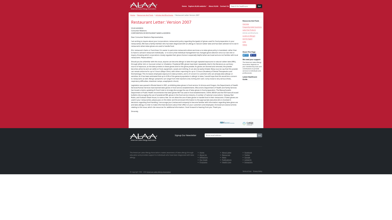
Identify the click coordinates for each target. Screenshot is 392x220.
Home (184, 6)
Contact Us (224, 6)
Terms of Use (247, 171)
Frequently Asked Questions (252, 27)
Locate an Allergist (249, 36)
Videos (245, 45)
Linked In (248, 160)
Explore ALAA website (197, 6)
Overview (246, 24)
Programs (203, 162)
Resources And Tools (145, 15)
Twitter (247, 155)
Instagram (248, 162)
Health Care (226, 162)
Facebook (248, 152)
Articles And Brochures (164, 15)
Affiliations (204, 157)
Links (244, 42)
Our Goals (203, 160)
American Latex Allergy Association (159, 172)
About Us (203, 155)
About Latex (226, 152)
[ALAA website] (143, 6)
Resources (226, 155)
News (224, 157)
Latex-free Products (249, 30)
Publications (227, 160)
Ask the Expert (247, 39)
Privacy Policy (257, 171)
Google (247, 157)
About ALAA (213, 6)
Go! (259, 6)
